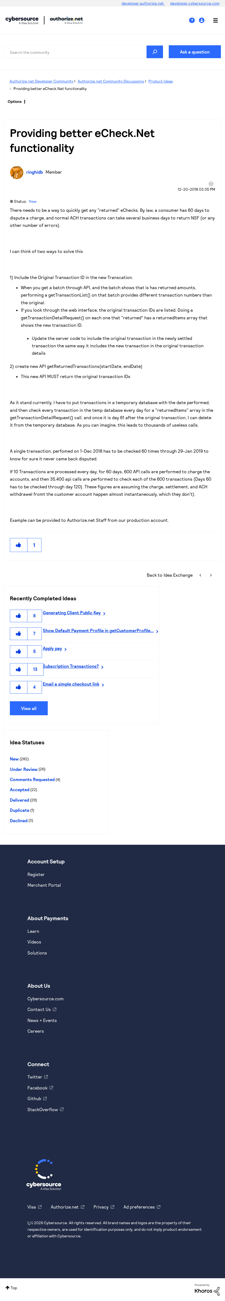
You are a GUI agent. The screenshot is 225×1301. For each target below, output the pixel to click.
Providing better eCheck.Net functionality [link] (50, 88)
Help (194, 20)
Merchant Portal (44, 885)
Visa (31, 1206)
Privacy (101, 1206)
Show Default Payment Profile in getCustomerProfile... (98, 630)
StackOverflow (42, 1109)
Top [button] (14, 1287)
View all (28, 708)
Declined (18, 820)
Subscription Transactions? (71, 666)
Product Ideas (160, 81)
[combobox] (83, 51)
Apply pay (52, 648)
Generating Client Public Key (72, 612)
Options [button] (15, 101)
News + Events (42, 1020)
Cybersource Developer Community (21, 20)
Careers (35, 1031)
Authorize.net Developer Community (41, 81)
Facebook (37, 1087)
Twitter (34, 1076)
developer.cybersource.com (195, 3)
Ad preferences (139, 1206)
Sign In (202, 20)
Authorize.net (65, 1206)
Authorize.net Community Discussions (111, 81)
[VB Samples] (201, 574)
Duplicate (19, 810)
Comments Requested (32, 779)
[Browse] (213, 20)
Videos (34, 941)
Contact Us (39, 1009)
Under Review (24, 769)
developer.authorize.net (143, 3)
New (32, 201)
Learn (33, 931)
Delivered (19, 799)
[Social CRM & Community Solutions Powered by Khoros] (207, 1289)
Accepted (19, 789)
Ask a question (195, 51)
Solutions (37, 952)
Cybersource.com (45, 998)
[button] (18, 545)
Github (34, 1098)
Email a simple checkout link (71, 683)
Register (36, 874)
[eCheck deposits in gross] (210, 574)
